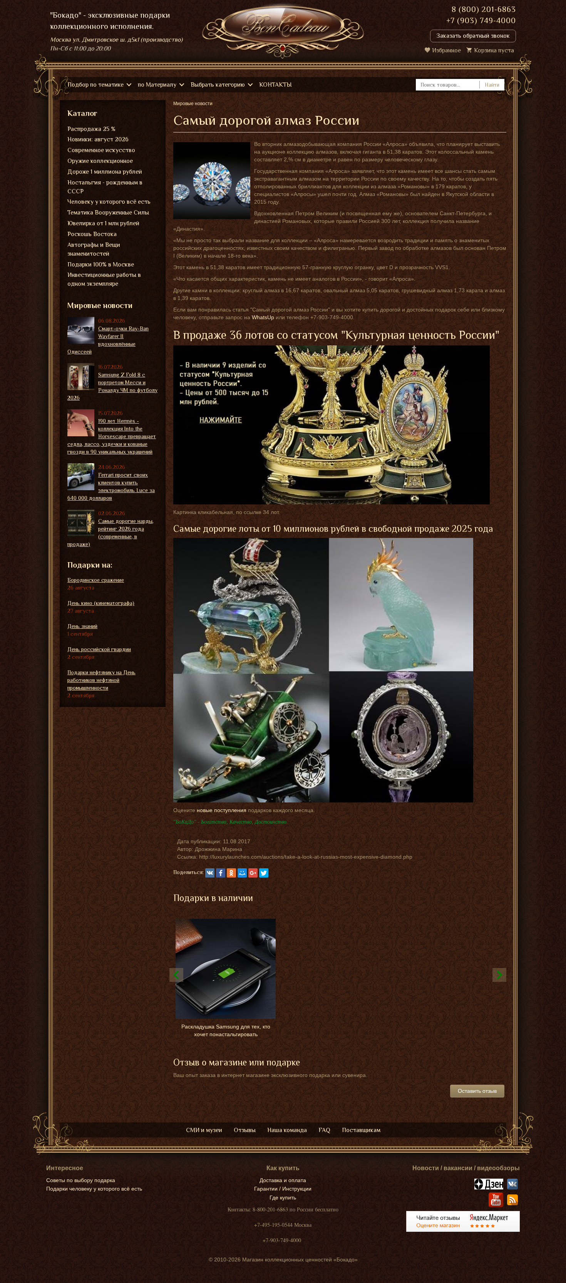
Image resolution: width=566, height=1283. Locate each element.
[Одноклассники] (231, 873)
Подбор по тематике (95, 84)
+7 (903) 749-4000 (481, 20)
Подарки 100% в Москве (100, 264)
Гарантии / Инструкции (282, 1189)
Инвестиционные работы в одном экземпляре (104, 279)
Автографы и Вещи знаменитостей (93, 249)
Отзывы (245, 1130)
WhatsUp (263, 317)
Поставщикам (361, 1130)
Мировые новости (99, 305)
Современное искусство (101, 150)
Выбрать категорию (218, 84)
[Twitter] (263, 873)
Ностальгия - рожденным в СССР (104, 187)
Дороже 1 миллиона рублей (104, 171)
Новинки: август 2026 (98, 139)
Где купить (283, 1197)
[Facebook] (220, 873)
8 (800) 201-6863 (484, 9)
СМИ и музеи (204, 1130)
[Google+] (253, 873)
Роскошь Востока (92, 234)
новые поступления (221, 810)
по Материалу (157, 84)
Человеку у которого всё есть (109, 201)
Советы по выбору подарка (80, 1180)
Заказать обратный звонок (473, 35)
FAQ (324, 1130)
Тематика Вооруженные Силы (108, 212)
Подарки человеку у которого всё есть (94, 1189)
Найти (492, 85)
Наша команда (287, 1130)
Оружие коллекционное (100, 160)
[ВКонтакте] (209, 873)
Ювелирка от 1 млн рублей (103, 223)
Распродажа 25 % (91, 129)
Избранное (446, 50)
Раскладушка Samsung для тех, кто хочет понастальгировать (225, 1030)
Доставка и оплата (283, 1180)
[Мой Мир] (242, 873)
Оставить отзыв (477, 1091)
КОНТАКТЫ (275, 84)
